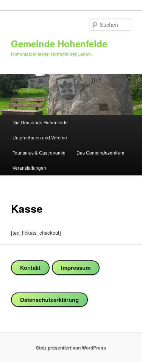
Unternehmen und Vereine (39, 137)
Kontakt (30, 267)
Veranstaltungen (29, 167)
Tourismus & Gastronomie (39, 152)
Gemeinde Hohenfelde (59, 43)
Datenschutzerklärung (49, 299)
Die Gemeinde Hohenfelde (40, 122)
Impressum (76, 267)
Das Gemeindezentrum (100, 152)
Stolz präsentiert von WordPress (71, 347)
